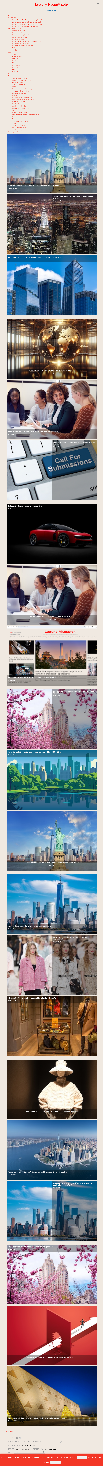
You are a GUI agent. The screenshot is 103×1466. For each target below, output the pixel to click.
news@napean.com (23, 1449)
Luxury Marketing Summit (20, 35)
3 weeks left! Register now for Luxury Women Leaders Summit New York (51, 1357)
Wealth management (19, 130)
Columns (15, 54)
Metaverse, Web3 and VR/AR (21, 108)
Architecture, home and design (22, 80)
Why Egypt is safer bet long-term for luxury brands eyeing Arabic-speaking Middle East (38, 1418)
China (14, 87)
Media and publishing (19, 106)
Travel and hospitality (19, 125)
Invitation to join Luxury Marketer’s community (24, 506)
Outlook (15, 110)
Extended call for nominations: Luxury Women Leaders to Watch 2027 (32, 431)
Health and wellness (18, 102)
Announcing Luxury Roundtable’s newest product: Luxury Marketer (31, 677)
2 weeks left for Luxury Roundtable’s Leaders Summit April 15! (30, 1247)
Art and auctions (17, 82)
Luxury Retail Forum (18, 39)
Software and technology (20, 121)
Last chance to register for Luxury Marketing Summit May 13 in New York (51, 863)
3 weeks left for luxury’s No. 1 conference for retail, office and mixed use (33, 185)
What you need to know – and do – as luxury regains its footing (51, 370)
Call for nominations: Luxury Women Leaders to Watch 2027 (51, 617)
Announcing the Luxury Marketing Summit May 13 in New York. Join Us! (51, 1111)
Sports (14, 123)
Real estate (15, 117)
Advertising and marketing (20, 78)
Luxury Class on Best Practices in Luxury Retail (26, 22)
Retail (14, 69)
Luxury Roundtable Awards (21, 44)
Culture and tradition (19, 93)
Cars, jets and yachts (18, 84)
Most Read (50, 10)
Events (14, 61)
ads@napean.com (50, 1449)
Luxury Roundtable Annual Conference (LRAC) (27, 41)
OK (82, 1457)
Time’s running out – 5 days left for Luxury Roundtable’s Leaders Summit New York (36, 1172)
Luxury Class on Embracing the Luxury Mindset (27, 24)
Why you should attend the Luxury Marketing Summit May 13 (30, 926)
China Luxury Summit (19, 31)
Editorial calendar (18, 56)
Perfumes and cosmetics (20, 112)
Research (15, 67)
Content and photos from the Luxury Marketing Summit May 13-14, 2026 (33, 752)
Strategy (15, 72)
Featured (11, 15)
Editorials (15, 59)
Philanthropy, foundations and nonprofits (25, 115)
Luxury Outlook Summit (19, 37)
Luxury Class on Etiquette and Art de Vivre (25, 26)
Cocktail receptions (18, 33)
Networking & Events (15, 28)
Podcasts (15, 48)
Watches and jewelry (19, 128)
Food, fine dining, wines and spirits (23, 100)
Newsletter (11, 74)
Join (55, 10)
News (10, 52)
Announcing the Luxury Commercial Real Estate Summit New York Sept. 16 (34, 257)
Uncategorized (13, 132)
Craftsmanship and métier (20, 91)
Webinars (15, 50)
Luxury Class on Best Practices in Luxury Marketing (28, 20)
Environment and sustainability (22, 97)
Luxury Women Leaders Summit (22, 46)
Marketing (15, 63)
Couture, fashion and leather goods (23, 89)
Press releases (16, 65)
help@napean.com (28, 1445)
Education (15, 95)
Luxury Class (12, 18)
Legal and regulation (19, 104)
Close (56, 1462)
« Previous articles (11, 1431)
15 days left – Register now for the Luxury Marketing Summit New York (33, 998)
